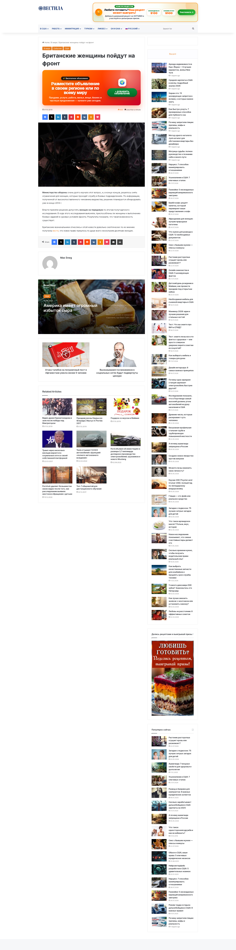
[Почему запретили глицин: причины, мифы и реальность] (159, 126)
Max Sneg (66, 257)
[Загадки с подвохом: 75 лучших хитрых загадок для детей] (159, 512)
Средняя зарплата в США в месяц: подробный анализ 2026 (181, 83)
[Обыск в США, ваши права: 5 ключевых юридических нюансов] (159, 856)
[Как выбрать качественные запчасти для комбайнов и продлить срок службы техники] (159, 570)
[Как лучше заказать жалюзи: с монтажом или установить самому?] (159, 602)
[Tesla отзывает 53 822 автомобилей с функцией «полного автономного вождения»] (91, 439)
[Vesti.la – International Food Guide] (50, 8)
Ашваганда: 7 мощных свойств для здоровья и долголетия (180, 767)
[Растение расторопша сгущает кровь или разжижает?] (159, 261)
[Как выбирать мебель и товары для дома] (159, 359)
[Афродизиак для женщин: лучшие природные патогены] (159, 222)
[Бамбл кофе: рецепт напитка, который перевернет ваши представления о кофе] (159, 206)
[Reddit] (78, 117)
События (57, 48)
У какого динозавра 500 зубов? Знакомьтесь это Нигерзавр (180, 588)
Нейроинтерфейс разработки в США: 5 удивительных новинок (180, 868)
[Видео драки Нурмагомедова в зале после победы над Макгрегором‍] (57, 406)
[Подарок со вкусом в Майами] (126, 406)
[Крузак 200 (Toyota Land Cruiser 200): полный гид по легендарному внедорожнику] (159, 484)
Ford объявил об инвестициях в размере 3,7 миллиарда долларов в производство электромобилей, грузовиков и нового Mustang (125, 454)
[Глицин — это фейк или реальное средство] (159, 500)
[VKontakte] (84, 117)
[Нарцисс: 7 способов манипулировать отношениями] (159, 168)
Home (47, 42)
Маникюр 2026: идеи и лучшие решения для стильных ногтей (179, 314)
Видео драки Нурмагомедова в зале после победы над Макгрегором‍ (57, 420)
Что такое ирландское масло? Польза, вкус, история (179, 524)
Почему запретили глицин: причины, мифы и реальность (181, 125)
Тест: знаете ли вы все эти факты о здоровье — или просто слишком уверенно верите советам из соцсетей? (181, 342)
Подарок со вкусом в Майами (125, 418)
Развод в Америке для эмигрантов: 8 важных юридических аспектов (180, 792)
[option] (91, 306)
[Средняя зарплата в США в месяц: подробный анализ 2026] (159, 84)
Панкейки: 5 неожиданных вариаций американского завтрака (181, 192)
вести (56, 230)
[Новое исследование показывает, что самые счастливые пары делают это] (159, 538)
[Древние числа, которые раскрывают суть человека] (159, 418)
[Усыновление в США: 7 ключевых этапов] (159, 181)
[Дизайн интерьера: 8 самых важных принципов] (159, 371)
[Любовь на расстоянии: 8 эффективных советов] (159, 615)
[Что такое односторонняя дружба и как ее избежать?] (159, 831)
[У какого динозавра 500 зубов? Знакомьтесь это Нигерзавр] (159, 589)
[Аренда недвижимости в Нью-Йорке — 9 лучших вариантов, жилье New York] (159, 68)
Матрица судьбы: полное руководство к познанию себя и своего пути (181, 154)
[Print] (120, 242)
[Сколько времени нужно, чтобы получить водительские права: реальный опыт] (159, 554)
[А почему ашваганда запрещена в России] (159, 447)
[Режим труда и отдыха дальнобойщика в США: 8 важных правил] (159, 909)
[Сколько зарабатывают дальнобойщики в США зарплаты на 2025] (159, 806)
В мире (54, 42)
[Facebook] (45, 117)
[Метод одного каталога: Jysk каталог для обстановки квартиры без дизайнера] (159, 139)
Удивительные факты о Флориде (68, 308)
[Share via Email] (113, 242)
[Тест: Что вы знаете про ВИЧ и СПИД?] (159, 328)
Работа (56, 28)
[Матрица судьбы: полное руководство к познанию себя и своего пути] (159, 155)
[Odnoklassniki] (91, 117)
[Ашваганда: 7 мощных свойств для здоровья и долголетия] (159, 767)
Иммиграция (72, 28)
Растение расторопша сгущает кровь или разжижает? (179, 260)
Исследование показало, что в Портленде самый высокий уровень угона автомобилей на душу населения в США (180, 401)
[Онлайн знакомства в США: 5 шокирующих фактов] (159, 274)
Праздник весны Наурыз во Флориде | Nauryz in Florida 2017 (89, 420)
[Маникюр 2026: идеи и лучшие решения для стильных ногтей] (159, 315)
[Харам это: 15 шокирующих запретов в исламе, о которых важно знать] (159, 97)
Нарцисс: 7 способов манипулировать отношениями (178, 167)
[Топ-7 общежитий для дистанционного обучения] (91, 475)
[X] (51, 117)
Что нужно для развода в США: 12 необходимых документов (181, 235)
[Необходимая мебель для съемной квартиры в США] (159, 303)
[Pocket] (97, 117)
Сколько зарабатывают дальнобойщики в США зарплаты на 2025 (180, 805)
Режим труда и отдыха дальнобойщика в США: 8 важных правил (181, 908)
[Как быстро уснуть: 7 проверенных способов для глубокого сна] (159, 113)
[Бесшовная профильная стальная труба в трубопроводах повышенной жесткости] (159, 431)
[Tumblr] (64, 117)
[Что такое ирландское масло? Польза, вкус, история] (159, 525)
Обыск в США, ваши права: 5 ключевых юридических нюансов (179, 855)
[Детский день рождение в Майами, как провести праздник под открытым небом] (159, 287)
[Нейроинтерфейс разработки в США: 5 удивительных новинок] (159, 869)
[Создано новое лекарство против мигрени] (159, 459)
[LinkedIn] (58, 117)
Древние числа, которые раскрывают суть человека (180, 417)
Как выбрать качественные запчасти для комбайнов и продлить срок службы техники (180, 572)
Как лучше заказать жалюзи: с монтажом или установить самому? (181, 601)
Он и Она (115, 28)
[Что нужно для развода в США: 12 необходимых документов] (159, 235)
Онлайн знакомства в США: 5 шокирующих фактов (179, 273)
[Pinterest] (71, 117)
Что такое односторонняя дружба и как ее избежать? (181, 830)
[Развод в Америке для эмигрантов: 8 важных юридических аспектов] (159, 793)
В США (43, 28)
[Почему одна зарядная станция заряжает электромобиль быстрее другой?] (159, 383)
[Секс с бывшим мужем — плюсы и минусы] (159, 249)
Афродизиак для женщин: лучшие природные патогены (181, 222)
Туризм (88, 28)
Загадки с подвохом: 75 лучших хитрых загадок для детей (180, 511)
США (67, 48)
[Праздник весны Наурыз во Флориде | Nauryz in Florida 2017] (91, 406)
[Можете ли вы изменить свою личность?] (159, 472)
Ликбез (101, 28)
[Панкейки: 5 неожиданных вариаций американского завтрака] (159, 193)
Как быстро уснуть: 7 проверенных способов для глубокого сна (180, 112)
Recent (172, 54)
